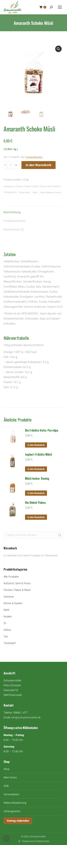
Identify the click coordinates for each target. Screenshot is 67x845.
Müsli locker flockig (37, 478)
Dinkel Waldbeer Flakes (50, 192)
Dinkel (43, 186)
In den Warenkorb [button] (36, 445)
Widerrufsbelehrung (15, 802)
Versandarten (11, 794)
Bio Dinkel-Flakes (35, 502)
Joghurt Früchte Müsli (38, 454)
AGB (6, 786)
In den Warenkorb (38, 165)
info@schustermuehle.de (26, 717)
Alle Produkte (53, 186)
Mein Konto (10, 777)
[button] (58, 49)
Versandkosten (34, 157)
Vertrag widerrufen (18, 820)
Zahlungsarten (12, 811)
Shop (6, 769)
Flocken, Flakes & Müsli (27, 186)
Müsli (35, 192)
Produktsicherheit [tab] (15, 221)
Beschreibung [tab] (12, 212)
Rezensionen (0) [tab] (14, 229)
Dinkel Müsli (24, 192)
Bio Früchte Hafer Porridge (41, 430)
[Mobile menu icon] (59, 7)
